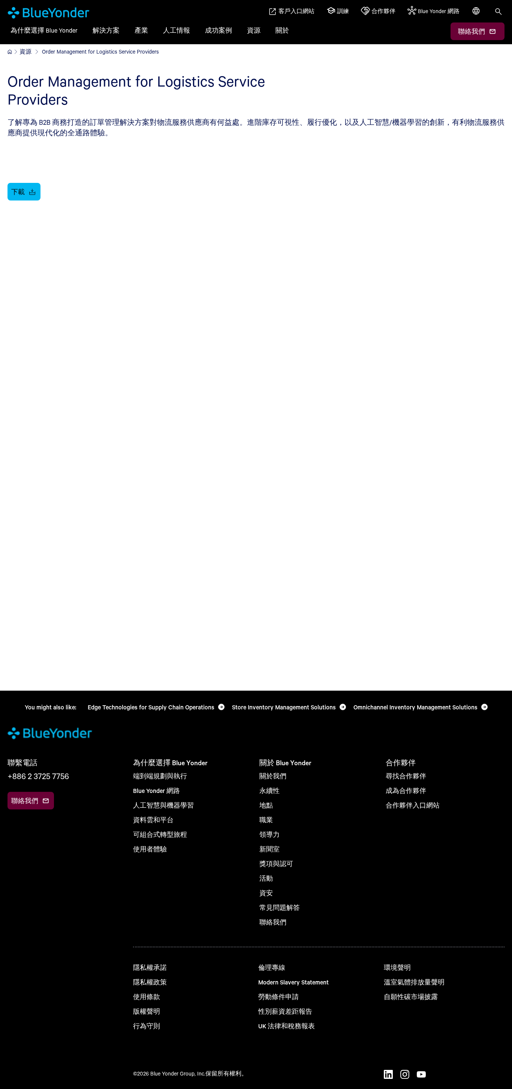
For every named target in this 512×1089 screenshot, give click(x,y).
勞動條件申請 (278, 997)
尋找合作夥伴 (406, 776)
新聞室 (269, 849)
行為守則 (146, 1026)
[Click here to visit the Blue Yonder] (9, 51)
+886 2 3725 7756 (38, 776)
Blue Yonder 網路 (156, 790)
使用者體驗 (150, 849)
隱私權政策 (150, 982)
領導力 (269, 834)
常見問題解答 (279, 907)
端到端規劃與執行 (160, 776)
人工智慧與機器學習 (163, 805)
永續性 (269, 790)
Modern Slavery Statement (293, 982)
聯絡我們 (272, 922)
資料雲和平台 (153, 820)
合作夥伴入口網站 (413, 805)
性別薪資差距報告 (285, 1011)
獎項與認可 (276, 864)
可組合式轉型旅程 (160, 834)
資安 (266, 893)
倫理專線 (271, 967)
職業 (266, 820)
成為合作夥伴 (406, 790)
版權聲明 (146, 1011)
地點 (266, 805)
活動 (266, 878)
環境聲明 (397, 967)
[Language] (477, 15)
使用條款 (146, 997)
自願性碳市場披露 (411, 997)
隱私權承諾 (150, 967)
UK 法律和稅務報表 (286, 1026)
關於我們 (272, 776)
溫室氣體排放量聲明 (414, 982)
